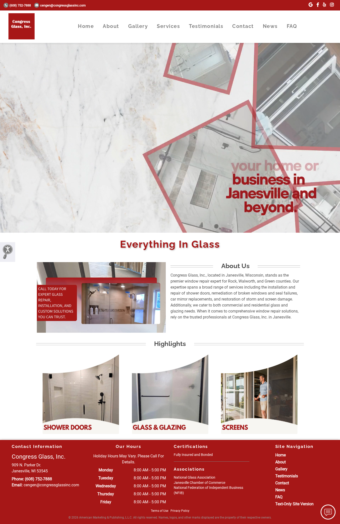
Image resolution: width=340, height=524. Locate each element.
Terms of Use (159, 511)
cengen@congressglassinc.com (63, 5)
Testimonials (206, 26)
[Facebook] (318, 5)
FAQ (292, 26)
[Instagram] (332, 5)
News (270, 26)
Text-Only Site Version (294, 504)
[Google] (311, 5)
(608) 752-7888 (20, 5)
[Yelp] (324, 5)
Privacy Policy (179, 511)
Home (86, 26)
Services (168, 26)
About (111, 26)
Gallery (138, 26)
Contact (243, 26)
